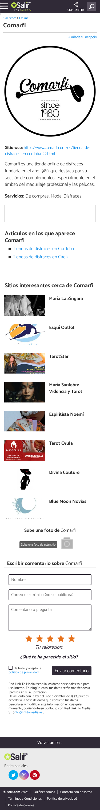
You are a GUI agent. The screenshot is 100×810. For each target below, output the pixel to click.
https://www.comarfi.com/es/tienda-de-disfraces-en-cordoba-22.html (47, 150)
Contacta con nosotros (76, 792)
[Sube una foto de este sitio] (67, 544)
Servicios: (14, 196)
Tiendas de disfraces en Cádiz (41, 257)
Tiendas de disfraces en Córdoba (43, 249)
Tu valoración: (49, 647)
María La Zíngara (66, 299)
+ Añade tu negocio (82, 37)
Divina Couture (64, 473)
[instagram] (24, 775)
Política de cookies (21, 805)
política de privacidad (24, 672)
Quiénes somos (44, 792)
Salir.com (9, 18)
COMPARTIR (75, 10)
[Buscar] (92, 6)
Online (24, 18)
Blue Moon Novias (67, 502)
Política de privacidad (62, 799)
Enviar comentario (72, 671)
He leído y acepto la (25, 670)
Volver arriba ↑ (50, 742)
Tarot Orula (61, 443)
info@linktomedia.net (28, 712)
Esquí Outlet (62, 328)
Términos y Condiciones (25, 799)
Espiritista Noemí (66, 415)
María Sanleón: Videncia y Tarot (65, 388)
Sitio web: (14, 147)
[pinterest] (34, 775)
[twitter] (13, 775)
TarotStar (59, 357)
